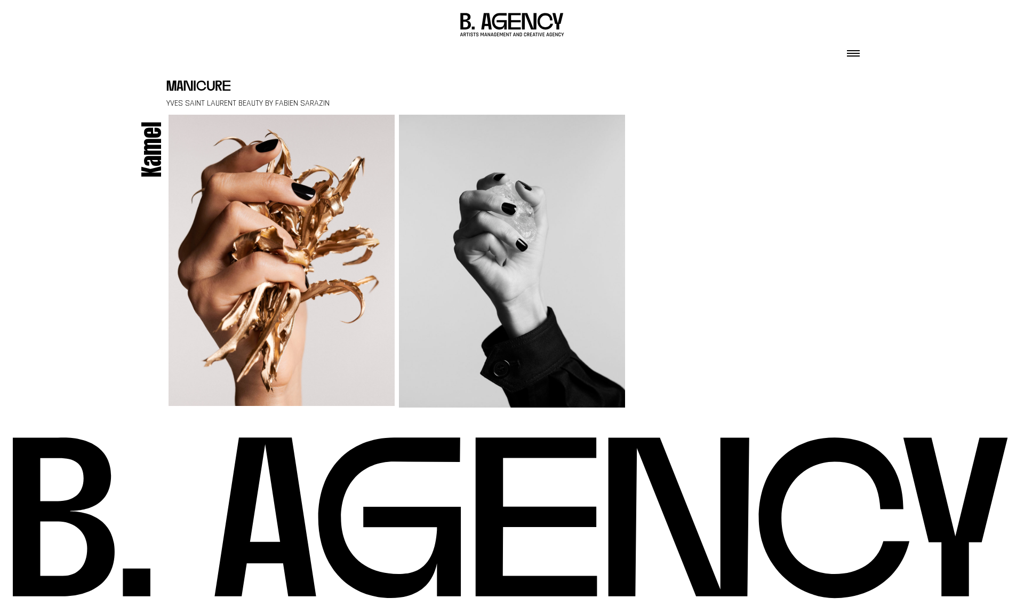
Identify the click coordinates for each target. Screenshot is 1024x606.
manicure (198, 87)
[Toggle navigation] (853, 50)
